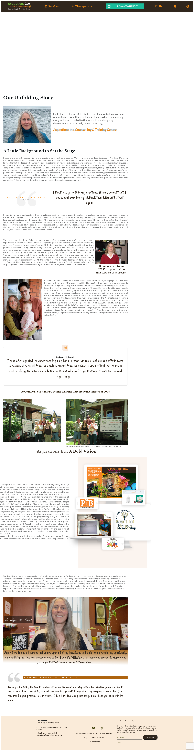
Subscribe (150, 737)
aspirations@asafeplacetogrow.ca (49, 735)
